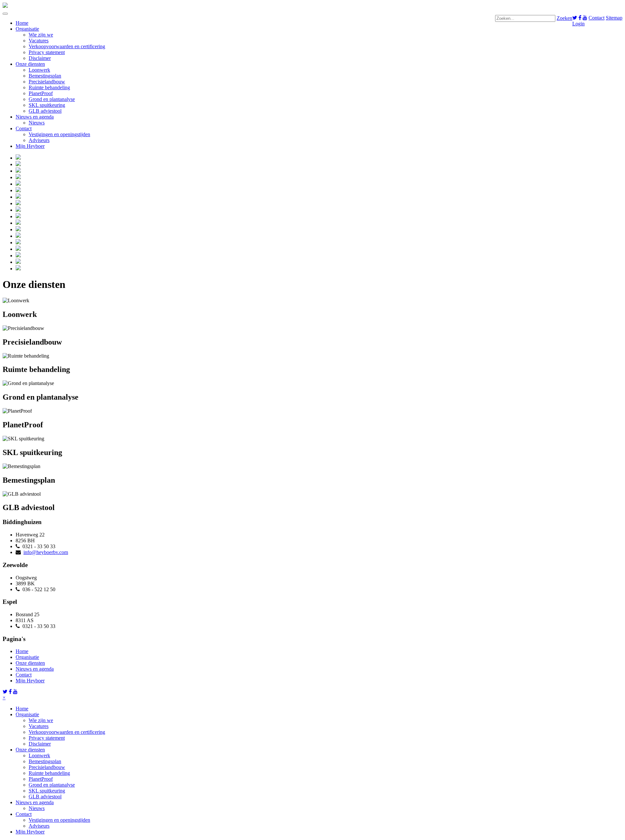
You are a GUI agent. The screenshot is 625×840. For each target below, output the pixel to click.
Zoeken (564, 18)
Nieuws (37, 122)
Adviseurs (39, 140)
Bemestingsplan (45, 75)
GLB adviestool (45, 111)
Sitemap (614, 18)
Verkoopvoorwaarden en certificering (67, 46)
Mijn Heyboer (30, 146)
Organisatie (27, 29)
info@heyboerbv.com (45, 552)
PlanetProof (41, 93)
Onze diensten (30, 64)
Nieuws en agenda (35, 117)
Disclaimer (40, 58)
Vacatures (39, 40)
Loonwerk (39, 70)
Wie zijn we (41, 34)
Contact (596, 18)
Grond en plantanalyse (52, 99)
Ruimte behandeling (49, 87)
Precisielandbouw (47, 81)
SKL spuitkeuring (47, 105)
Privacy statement (47, 52)
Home (22, 23)
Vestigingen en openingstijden (59, 134)
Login (578, 23)
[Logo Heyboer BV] (5, 6)
